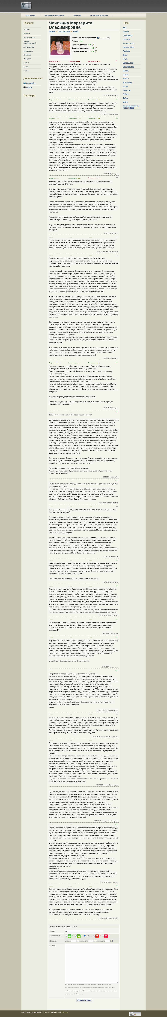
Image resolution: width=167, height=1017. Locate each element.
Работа (126, 94)
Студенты (126, 90)
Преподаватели (29, 37)
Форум (125, 86)
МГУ (124, 27)
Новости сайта (128, 47)
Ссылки (26, 71)
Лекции (125, 74)
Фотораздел (28, 51)
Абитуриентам (28, 47)
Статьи (26, 63)
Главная (26, 30)
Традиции (77, 15)
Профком (126, 51)
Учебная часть (128, 43)
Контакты (65, 1012)
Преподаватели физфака (54, 15)
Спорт (125, 55)
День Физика (30, 15)
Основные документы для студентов (131, 107)
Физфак (126, 31)
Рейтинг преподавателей (29, 42)
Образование (128, 63)
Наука (125, 59)
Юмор (25, 67)
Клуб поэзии (127, 82)
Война (125, 98)
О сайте (29, 87)
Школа (125, 102)
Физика (75, 31)
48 (98, 38)
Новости (26, 33)
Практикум (27, 55)
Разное (126, 71)
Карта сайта (30, 83)
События (126, 39)
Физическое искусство (99, 15)
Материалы (27, 59)
